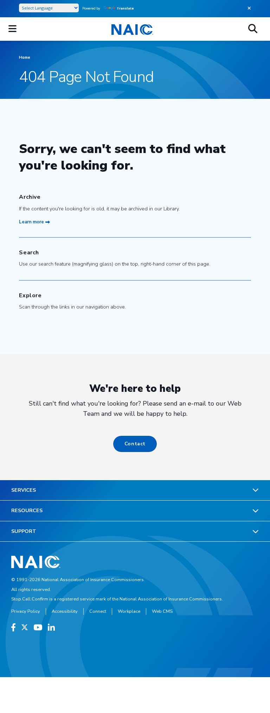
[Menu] (12, 28)
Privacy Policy (25, 611)
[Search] (252, 28)
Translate (125, 8)
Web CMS (162, 611)
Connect (97, 611)
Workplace (129, 611)
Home (24, 57)
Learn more (31, 222)
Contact (135, 443)
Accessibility (65, 611)
